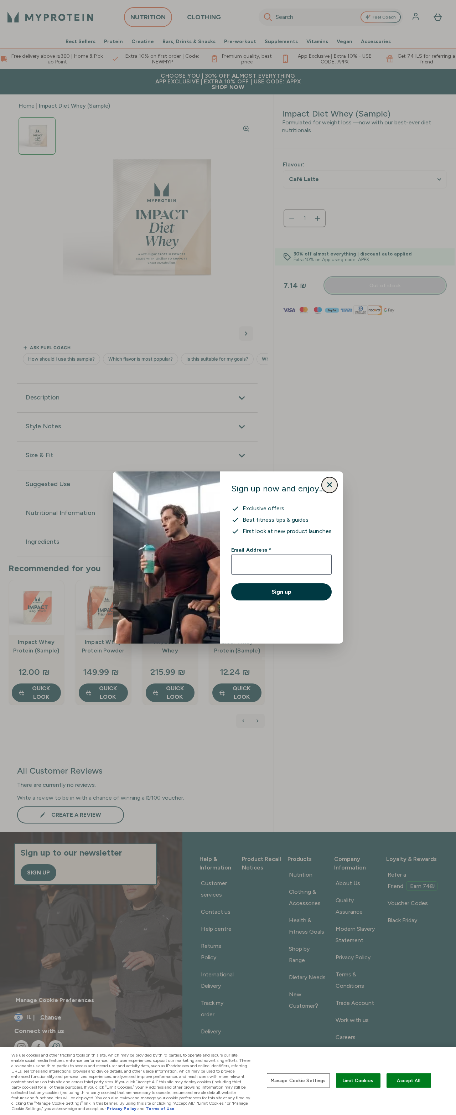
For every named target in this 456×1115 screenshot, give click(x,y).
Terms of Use (160, 1108)
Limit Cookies (358, 1080)
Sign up (281, 592)
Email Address (251, 550)
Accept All (408, 1080)
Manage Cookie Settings (298, 1080)
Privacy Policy (121, 1108)
